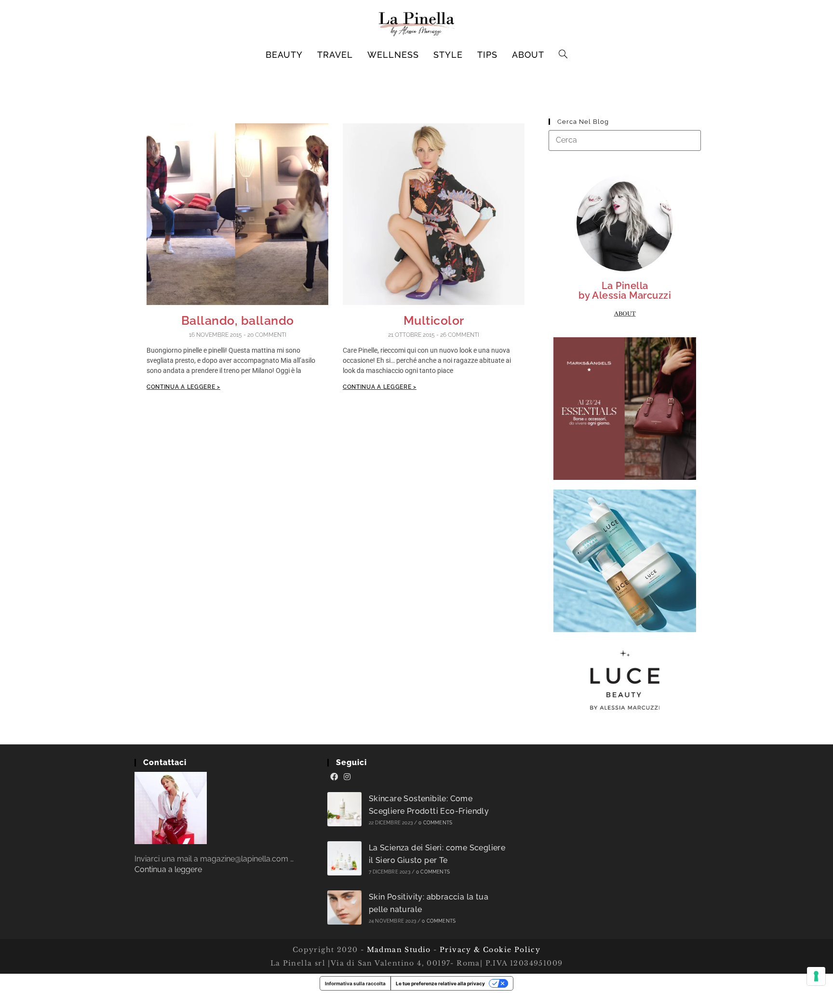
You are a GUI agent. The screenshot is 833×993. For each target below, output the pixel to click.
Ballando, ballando (237, 320)
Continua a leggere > (183, 387)
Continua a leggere (168, 869)
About (625, 314)
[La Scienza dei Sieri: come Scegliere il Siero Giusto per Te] (344, 858)
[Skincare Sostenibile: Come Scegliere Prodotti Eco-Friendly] (344, 809)
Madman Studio (397, 949)
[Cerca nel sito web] (625, 140)
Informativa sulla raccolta (355, 983)
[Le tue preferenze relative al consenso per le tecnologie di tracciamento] (816, 976)
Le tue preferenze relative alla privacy (440, 983)
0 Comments (435, 822)
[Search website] (563, 55)
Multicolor (433, 320)
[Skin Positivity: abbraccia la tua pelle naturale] (344, 907)
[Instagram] (347, 777)
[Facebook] (334, 777)
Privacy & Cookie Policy (490, 949)
